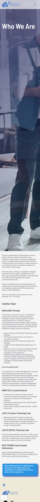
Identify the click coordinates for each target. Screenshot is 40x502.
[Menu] (4, 485)
